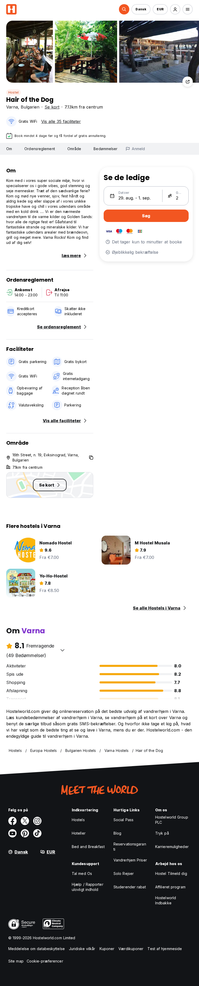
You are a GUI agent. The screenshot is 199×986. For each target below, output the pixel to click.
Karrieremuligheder (172, 846)
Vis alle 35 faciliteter (61, 121)
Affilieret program (170, 887)
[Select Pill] (124, 9)
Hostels (78, 820)
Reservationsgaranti (129, 846)
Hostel (13, 92)
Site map (16, 961)
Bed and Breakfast (88, 846)
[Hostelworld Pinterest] (25, 833)
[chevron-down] (62, 650)
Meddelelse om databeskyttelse (36, 948)
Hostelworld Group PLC (171, 820)
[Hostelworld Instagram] (37, 821)
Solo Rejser (123, 873)
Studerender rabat (129, 887)
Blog (117, 833)
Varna (12, 107)
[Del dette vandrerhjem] (187, 81)
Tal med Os (82, 873)
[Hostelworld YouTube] (12, 833)
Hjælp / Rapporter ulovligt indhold (87, 887)
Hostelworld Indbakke (165, 900)
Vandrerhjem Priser (130, 860)
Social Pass (123, 820)
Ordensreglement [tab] (39, 149)
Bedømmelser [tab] (105, 149)
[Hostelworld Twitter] (25, 821)
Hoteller (79, 833)
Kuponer (107, 948)
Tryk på (162, 833)
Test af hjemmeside (164, 948)
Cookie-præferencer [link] (45, 961)
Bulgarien (30, 107)
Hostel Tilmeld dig (171, 873)
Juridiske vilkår (82, 948)
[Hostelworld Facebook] (12, 821)
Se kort (52, 107)
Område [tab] (74, 149)
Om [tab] (9, 149)
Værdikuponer (130, 948)
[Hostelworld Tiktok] (37, 833)
